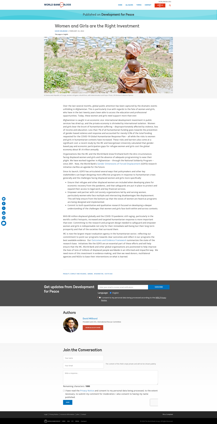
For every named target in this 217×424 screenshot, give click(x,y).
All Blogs (129, 5)
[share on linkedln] (4, 213)
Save (68, 402)
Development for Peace (117, 14)
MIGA (77, 421)
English (66, 34)
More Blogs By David (93, 328)
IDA (68, 421)
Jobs (77, 414)
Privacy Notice (87, 390)
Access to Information (67, 414)
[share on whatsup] (4, 218)
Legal (45, 414)
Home (120, 5)
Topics (138, 5)
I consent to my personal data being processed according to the (133, 299)
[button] (170, 5)
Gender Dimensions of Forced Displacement (118, 163)
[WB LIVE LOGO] (160, 5)
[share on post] (4, 208)
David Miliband (61, 31)
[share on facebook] (4, 203)
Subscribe (159, 287)
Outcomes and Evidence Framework (109, 240)
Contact (148, 5)
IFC (72, 421)
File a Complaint (168, 414)
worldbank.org (165, 1)
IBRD (63, 421)
